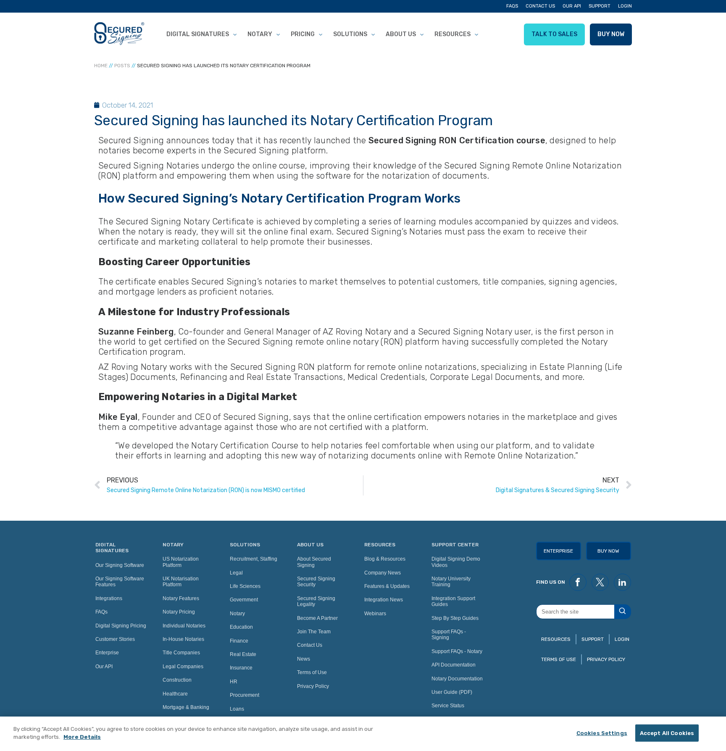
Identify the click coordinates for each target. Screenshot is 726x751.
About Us (401, 34)
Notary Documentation (457, 679)
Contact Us (540, 6)
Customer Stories (115, 639)
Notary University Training (451, 582)
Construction (177, 680)
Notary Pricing (179, 612)
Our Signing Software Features (119, 582)
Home (101, 66)
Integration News (383, 600)
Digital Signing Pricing (120, 626)
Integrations (108, 598)
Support (599, 6)
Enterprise (107, 653)
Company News (382, 573)
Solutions (350, 34)
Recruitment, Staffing (253, 559)
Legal (236, 573)
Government (244, 600)
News (303, 659)
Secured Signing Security (316, 582)
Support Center (455, 545)
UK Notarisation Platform (181, 582)
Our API (572, 6)
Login (625, 6)
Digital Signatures (197, 34)
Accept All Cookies (667, 733)
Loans (237, 709)
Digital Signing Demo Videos (455, 562)
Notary (259, 34)
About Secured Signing (314, 562)
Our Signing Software (119, 565)
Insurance (241, 668)
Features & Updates (387, 586)
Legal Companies (183, 666)
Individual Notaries (184, 626)
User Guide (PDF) (451, 692)
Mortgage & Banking (186, 707)
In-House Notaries (183, 639)
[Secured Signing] (119, 34)
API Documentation (453, 665)
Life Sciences (245, 586)
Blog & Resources (384, 559)
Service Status (447, 706)
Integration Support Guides (453, 601)
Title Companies (181, 653)
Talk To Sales (554, 34)
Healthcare (175, 694)
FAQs (512, 6)
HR (233, 682)
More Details (82, 737)
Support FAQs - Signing (448, 634)
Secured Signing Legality (316, 601)
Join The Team (314, 632)
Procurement (244, 695)
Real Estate (243, 654)
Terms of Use (312, 672)
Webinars (375, 614)
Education (241, 627)
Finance (239, 641)
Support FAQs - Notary (456, 651)
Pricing (303, 34)
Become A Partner (317, 618)
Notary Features (181, 598)
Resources (452, 34)
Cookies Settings (601, 733)
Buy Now (610, 34)
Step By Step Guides (455, 618)
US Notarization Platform (181, 562)
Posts (122, 66)
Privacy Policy (313, 686)
